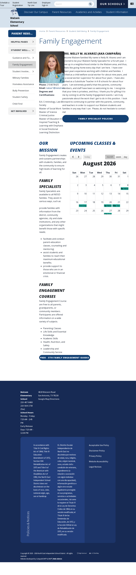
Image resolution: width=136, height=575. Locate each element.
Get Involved (19, 111)
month (110, 156)
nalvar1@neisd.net (55, 88)
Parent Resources (61, 12)
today (87, 156)
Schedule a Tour (4, 4)
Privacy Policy (95, 456)
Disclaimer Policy (97, 450)
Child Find (17, 103)
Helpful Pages (19, 41)
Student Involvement (22, 71)
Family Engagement (99, 31)
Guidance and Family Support (22, 57)
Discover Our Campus (36, 12)
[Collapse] (33, 50)
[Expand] (34, 42)
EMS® (50, 559)
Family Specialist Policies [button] (95, 118)
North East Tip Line (32, 4)
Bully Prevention (20, 90)
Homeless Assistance (23, 84)
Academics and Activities (89, 12)
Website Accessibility (98, 461)
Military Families (20, 77)
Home (42, 31)
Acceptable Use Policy (99, 445)
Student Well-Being (78, 31)
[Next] (79, 157)
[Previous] (73, 157)
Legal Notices (95, 466)
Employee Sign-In (46, 4)
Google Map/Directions (48, 399)
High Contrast (83, 553)
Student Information (117, 12)
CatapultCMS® (41, 559)
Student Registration (17, 4)
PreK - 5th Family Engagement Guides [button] (64, 357)
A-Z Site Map (95, 553)
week (118, 156)
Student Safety (20, 97)
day (125, 156)
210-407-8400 (26, 402)
